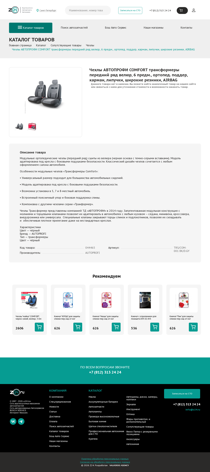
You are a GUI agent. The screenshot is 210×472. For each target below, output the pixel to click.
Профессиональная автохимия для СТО (106, 432)
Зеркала (131, 404)
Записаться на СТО (130, 10)
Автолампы (95, 411)
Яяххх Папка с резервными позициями (142, 433)
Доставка (54, 416)
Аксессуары (133, 439)
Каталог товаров (33, 27)
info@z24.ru (193, 409)
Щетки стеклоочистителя (103, 426)
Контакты (186, 27)
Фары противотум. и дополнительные (138, 420)
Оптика (130, 414)
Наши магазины (153, 27)
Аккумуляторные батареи (103, 401)
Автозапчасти (96, 406)
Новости (54, 406)
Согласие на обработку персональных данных (105, 462)
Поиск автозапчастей (74, 27)
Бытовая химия (97, 421)
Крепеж (93, 438)
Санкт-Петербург (48, 10)
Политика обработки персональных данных (105, 458)
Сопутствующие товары (140, 426)
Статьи (53, 411)
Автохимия (132, 444)
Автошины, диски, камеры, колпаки (142, 398)
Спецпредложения (60, 401)
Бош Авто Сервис (115, 27)
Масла (92, 396)
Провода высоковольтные (104, 416)
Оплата (53, 421)
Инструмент (133, 409)
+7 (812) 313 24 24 (160, 10)
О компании (56, 396)
